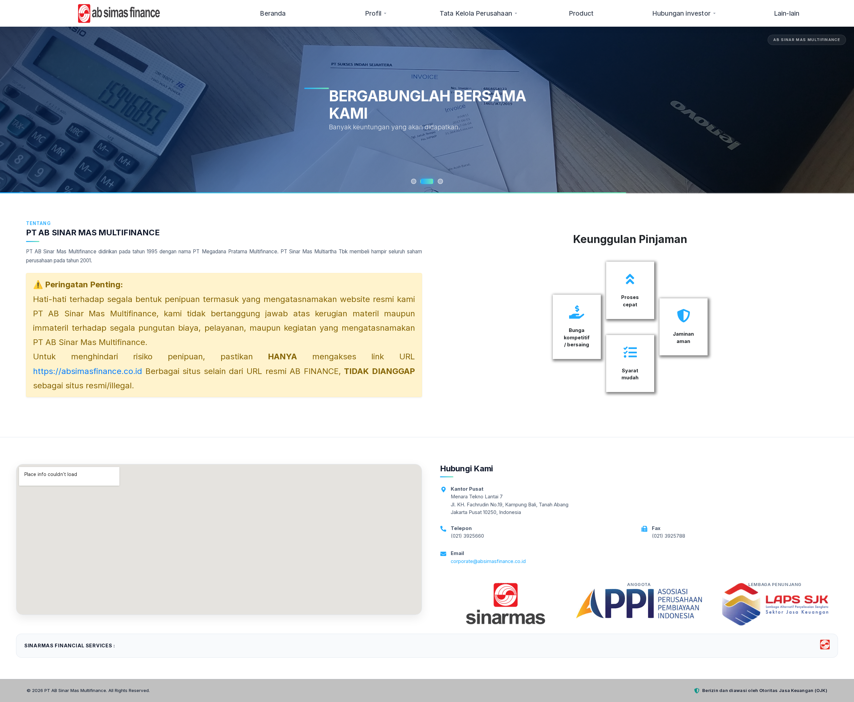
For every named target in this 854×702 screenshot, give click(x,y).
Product (581, 13)
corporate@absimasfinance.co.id (488, 561)
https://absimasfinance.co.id (87, 371)
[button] (18, 110)
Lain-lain (787, 13)
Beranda (273, 13)
